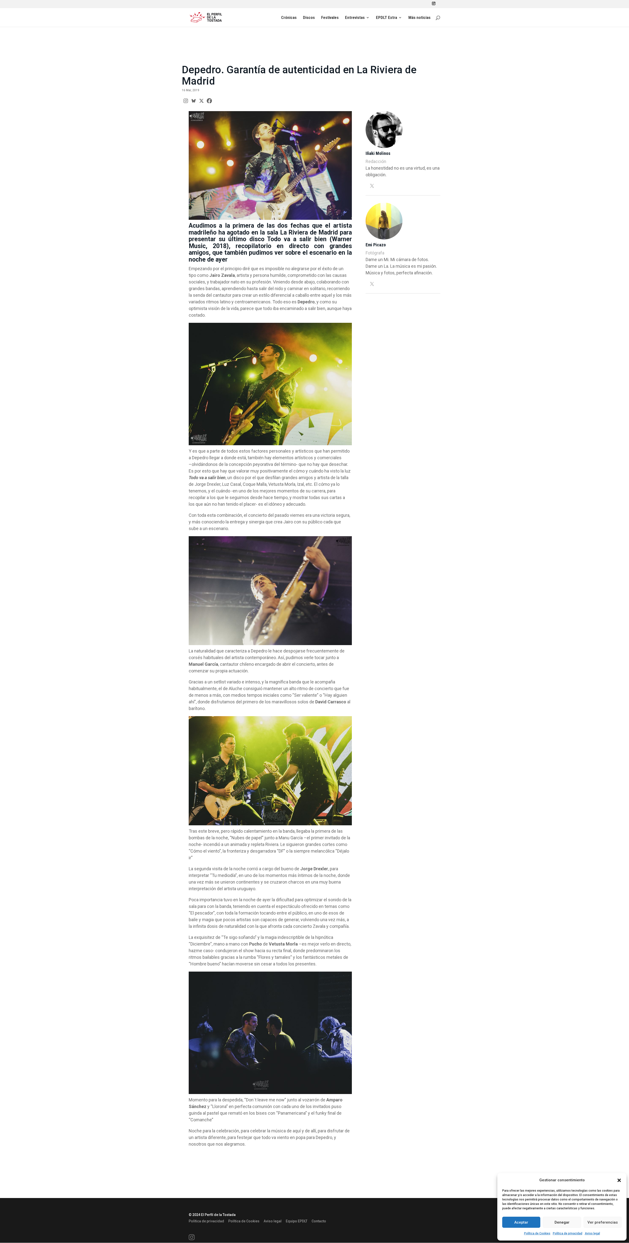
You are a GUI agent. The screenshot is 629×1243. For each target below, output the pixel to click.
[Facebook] (209, 100)
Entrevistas (355, 18)
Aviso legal (592, 1233)
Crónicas (289, 18)
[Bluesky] (193, 100)
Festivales (330, 18)
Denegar (562, 1222)
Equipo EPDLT (296, 1221)
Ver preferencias (602, 1222)
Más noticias (419, 18)
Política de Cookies (537, 1233)
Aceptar (521, 1222)
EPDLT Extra (386, 18)
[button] (619, 1180)
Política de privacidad (567, 1233)
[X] (201, 100)
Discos (309, 18)
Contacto (319, 1221)
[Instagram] (185, 100)
